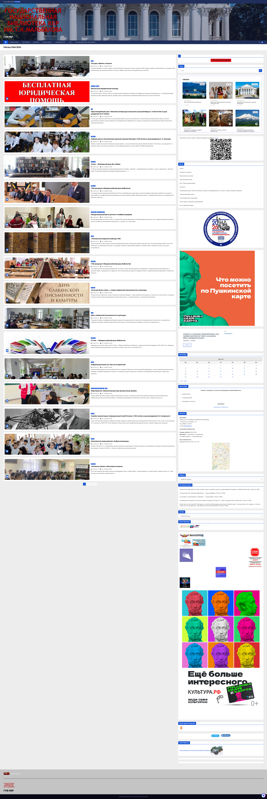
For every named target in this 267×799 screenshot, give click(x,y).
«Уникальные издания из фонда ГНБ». (106, 239)
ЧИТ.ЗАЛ (93, 287)
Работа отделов (100, 212)
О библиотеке (14, 42)
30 (220, 377)
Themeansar (145, 796)
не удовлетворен (187, 397)
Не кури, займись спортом (101, 63)
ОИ (91, 109)
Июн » (185, 381)
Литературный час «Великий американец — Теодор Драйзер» (198, 493)
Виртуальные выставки (186, 176)
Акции (181, 168)
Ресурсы (36, 42)
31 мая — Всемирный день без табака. (106, 164)
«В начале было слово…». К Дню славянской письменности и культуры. (119, 290)
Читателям (26, 42)
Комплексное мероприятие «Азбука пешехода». (110, 441)
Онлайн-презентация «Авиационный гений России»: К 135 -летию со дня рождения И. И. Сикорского (130, 416)
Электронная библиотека (187, 194)
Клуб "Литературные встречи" (97, 388)
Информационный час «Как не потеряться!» (108, 365)
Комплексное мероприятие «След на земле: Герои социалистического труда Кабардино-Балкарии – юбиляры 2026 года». (215, 489)
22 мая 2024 (95, 443)
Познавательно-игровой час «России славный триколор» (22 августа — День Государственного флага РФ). (211, 500)
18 (244, 371)
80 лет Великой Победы (186, 205)
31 (232, 377)
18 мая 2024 (95, 469)
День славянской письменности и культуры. (108, 315)
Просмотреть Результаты (221, 407)
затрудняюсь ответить (188, 401)
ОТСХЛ (92, 413)
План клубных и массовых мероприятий (191, 201)
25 (244, 374)
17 (232, 371)
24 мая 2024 (95, 266)
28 (197, 377)
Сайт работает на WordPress (125, 796)
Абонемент (93, 212)
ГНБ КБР (8, 36)
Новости (93, 86)
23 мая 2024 (95, 367)
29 (209, 377)
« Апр (181, 381)
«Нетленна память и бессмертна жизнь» (107, 466)
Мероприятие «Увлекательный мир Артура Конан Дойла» (114, 391)
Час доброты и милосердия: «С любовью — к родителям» (196, 496)
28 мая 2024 (95, 141)
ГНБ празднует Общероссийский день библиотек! (111, 264)
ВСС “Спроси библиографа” (187, 183)
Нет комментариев (107, 66)
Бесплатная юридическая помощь (104, 89)
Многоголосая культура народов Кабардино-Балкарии (195, 750)
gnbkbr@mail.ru (188, 426)
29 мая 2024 (95, 116)
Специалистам (60, 42)
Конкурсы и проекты (186, 172)
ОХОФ (92, 236)
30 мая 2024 (95, 91)
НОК (70, 42)
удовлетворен (186, 394)
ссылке (216, 138)
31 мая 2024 (95, 66)
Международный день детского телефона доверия (111, 214)
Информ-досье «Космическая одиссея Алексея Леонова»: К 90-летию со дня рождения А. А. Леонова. (131, 139)
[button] (259, 42)
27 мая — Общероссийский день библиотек (108, 340)
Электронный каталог (186, 179)
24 (232, 374)
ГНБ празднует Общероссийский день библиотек (111, 188)
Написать (187, 345)
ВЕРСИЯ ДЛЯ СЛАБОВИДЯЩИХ (221, 60)
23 (220, 374)
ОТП (92, 312)
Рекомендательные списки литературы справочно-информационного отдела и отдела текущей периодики (211, 190)
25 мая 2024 (95, 217)
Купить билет (47, 42)
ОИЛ (106, 388)
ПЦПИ (97, 86)
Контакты (182, 187)
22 (209, 374)
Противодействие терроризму (85, 42)
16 (220, 371)
